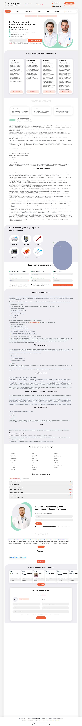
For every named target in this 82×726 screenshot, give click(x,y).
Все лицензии (41, 561)
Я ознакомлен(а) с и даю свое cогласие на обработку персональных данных (41, 284)
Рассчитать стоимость (69, 5)
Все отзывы (41, 584)
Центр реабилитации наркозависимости (48, 16)
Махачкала (13, 469)
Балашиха (13, 455)
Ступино (56, 462)
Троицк (12, 463)
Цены (39, 11)
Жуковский (13, 465)
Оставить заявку (69, 3)
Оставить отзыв (41, 617)
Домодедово (35, 460)
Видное (34, 463)
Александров (13, 458)
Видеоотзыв (43, 595)
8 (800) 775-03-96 (57, 6)
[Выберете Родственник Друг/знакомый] (19, 280)
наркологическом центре (35, 322)
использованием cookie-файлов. (53, 720)
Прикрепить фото (23, 599)
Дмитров (56, 458)
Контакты (57, 11)
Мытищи (56, 460)
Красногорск (35, 455)
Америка (34, 469)
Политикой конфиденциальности (38, 284)
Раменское (34, 462)
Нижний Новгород (58, 465)
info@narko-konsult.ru (39, 4)
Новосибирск (14, 456)
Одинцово (56, 453)
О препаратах (28, 11)
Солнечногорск (57, 456)
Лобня (55, 455)
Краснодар (34, 467)
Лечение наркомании (15, 478)
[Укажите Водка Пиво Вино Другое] (63, 274)
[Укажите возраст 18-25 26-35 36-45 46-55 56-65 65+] (41, 274)
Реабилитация (34, 16)
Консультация (16, 91)
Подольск (13, 467)
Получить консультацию (35, 40)
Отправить (38, 523)
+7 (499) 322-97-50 (56, 3)
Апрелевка (34, 458)
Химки (33, 453)
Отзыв (37, 595)
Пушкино (13, 462)
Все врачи (41, 546)
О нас (17, 11)
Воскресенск (57, 463)
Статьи (47, 11)
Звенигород (35, 465)
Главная (27, 16)
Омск (33, 456)
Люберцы (13, 453)
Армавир (56, 467)
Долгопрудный (14, 460)
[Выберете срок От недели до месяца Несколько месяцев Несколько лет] (19, 274)
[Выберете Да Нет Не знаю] (41, 280)
